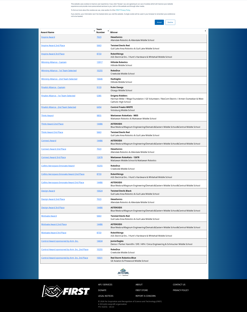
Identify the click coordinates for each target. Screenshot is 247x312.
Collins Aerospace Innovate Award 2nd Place (62, 174)
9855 (99, 115)
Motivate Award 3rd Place (53, 232)
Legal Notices (105, 295)
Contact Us (179, 284)
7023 (99, 37)
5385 (99, 95)
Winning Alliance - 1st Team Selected (59, 70)
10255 (100, 70)
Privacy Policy (123, 10)
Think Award (47, 115)
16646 (100, 79)
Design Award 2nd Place (53, 199)
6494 (99, 107)
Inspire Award (48, 37)
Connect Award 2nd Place (53, 149)
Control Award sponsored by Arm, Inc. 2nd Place (64, 249)
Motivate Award (49, 216)
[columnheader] (68, 31)
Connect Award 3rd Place (53, 157)
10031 (100, 257)
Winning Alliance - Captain (54, 62)
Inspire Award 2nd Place (53, 45)
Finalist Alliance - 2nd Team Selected (58, 107)
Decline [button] (170, 22)
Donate (102, 290)
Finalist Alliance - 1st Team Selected (58, 95)
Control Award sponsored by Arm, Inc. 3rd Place (64, 257)
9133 (99, 87)
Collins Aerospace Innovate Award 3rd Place (62, 182)
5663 (99, 45)
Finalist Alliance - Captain (53, 87)
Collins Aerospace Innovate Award (57, 165)
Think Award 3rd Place (52, 132)
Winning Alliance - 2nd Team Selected (59, 79)
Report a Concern (146, 295)
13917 (100, 62)
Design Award (48, 190)
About (139, 284)
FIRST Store (142, 290)
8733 (99, 53)
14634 (100, 241)
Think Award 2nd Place (52, 123)
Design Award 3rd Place (52, 207)
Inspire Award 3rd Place (52, 53)
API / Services (105, 284)
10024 (100, 190)
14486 (100, 123)
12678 (100, 157)
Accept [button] (159, 22)
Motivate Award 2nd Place (54, 224)
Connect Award (48, 140)
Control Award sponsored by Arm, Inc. (59, 241)
